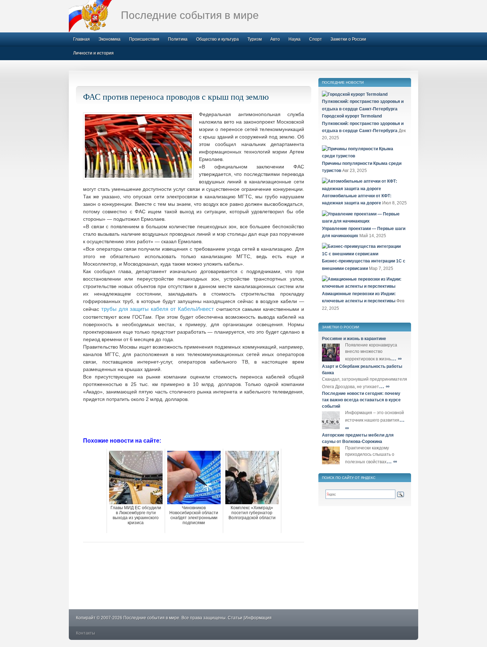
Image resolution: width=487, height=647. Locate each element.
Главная (81, 39)
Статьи (235, 617)
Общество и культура (217, 39)
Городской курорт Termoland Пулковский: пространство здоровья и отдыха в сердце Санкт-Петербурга (363, 123)
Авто (275, 39)
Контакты (85, 633)
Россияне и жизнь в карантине (354, 338)
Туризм (254, 39)
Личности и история (93, 53)
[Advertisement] (193, 419)
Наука (294, 39)
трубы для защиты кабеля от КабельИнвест (157, 309)
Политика (178, 39)
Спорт (315, 39)
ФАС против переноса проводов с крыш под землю (176, 96)
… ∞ (396, 358)
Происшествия (144, 39)
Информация (258, 617)
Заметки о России (348, 39)
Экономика (109, 39)
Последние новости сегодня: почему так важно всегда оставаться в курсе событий (361, 400)
